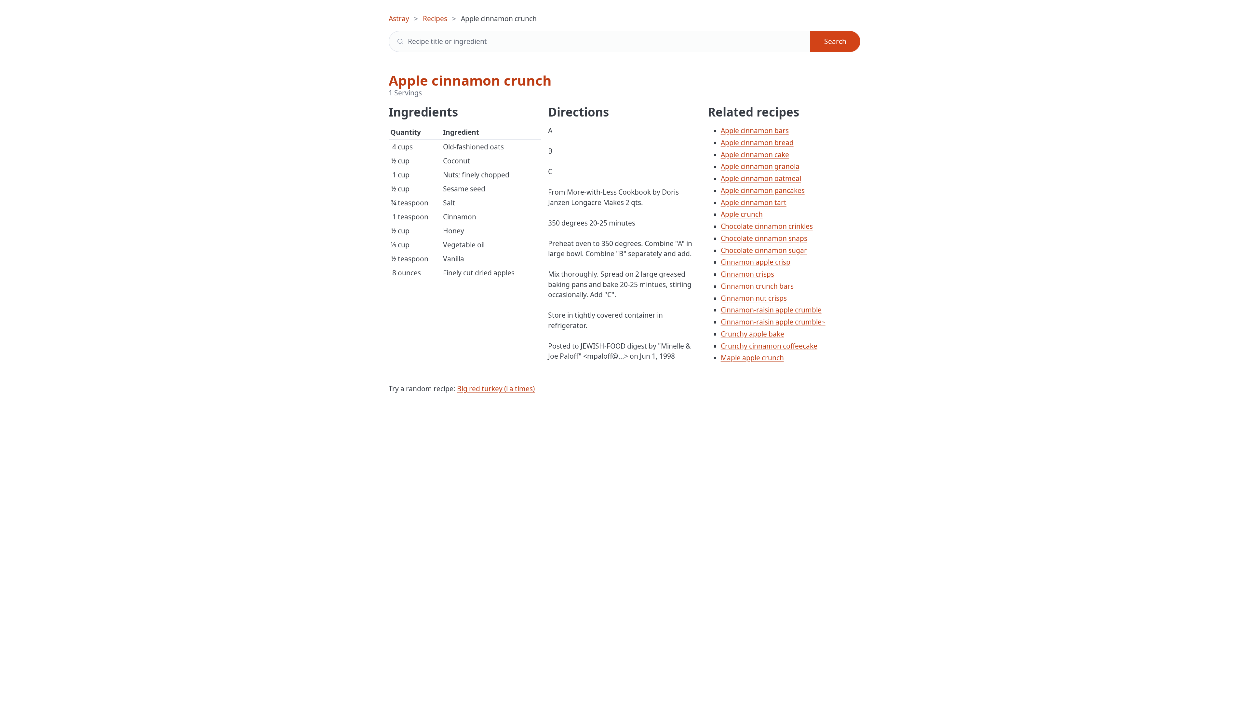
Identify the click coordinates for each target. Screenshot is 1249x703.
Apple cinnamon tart (753, 202)
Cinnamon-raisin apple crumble (771, 309)
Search (835, 41)
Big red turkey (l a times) (496, 388)
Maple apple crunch (752, 357)
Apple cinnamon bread (757, 142)
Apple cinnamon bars (755, 130)
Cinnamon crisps (747, 274)
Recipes (435, 18)
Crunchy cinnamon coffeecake (769, 346)
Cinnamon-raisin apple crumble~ (773, 321)
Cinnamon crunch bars (757, 286)
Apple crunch (742, 214)
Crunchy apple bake (752, 333)
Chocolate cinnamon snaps (764, 238)
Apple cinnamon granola (760, 166)
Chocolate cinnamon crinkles (767, 226)
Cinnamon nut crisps (754, 298)
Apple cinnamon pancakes (763, 190)
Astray (399, 18)
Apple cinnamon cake (755, 154)
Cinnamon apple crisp (755, 262)
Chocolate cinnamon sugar (764, 250)
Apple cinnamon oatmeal (761, 178)
